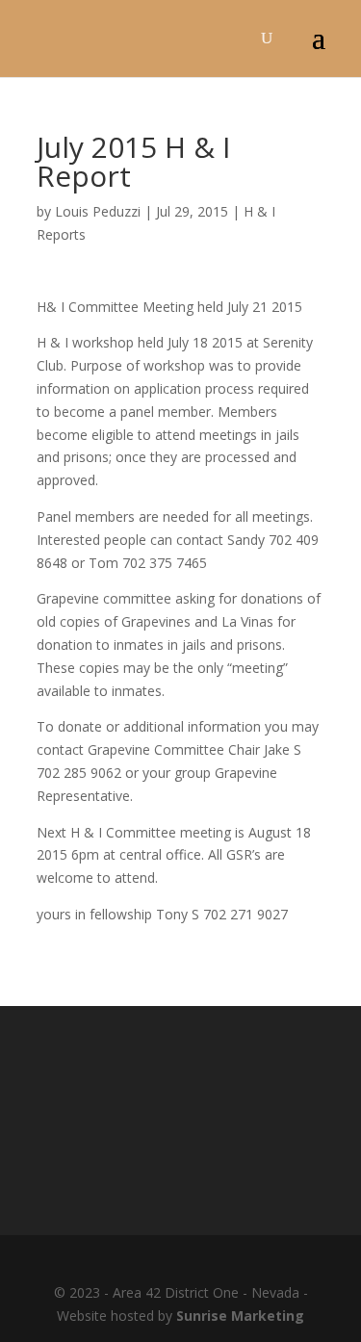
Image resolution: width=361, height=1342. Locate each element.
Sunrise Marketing (240, 1315)
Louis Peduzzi (98, 211)
